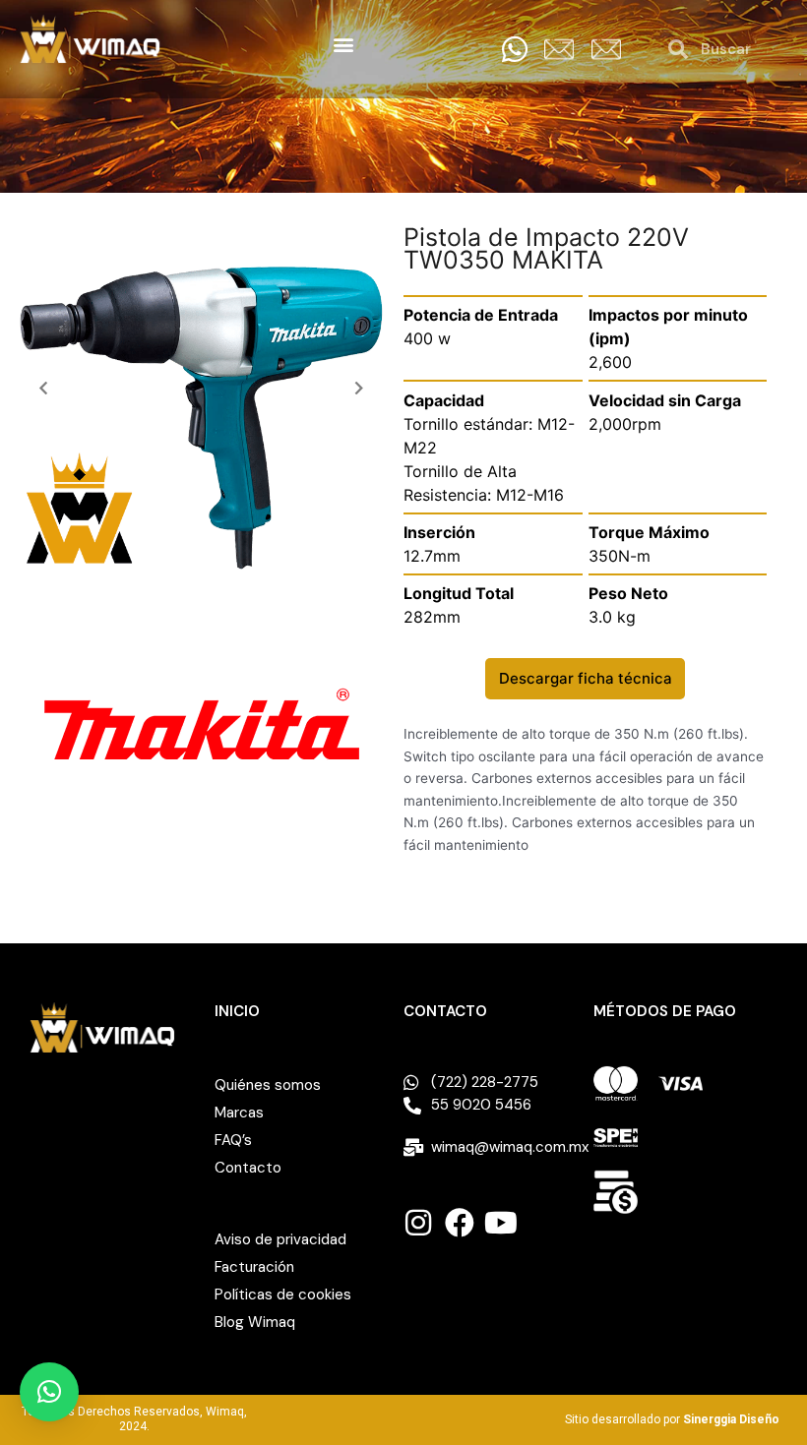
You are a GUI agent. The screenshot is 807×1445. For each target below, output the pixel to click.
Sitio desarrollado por (672, 1419)
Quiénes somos (268, 1085)
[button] (343, 44)
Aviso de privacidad (280, 1239)
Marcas (239, 1112)
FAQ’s (233, 1140)
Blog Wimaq (255, 1322)
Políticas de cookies (283, 1294)
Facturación (254, 1267)
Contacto (248, 1167)
